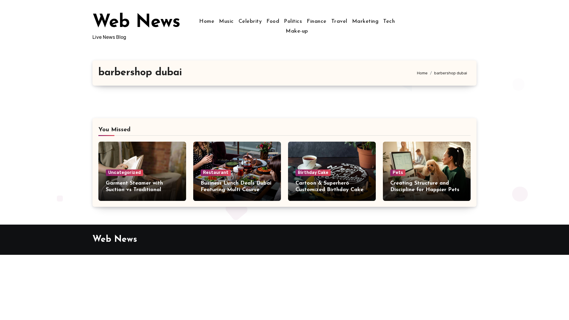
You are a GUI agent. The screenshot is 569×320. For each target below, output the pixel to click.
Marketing (365, 21)
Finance (317, 21)
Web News (136, 22)
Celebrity (250, 21)
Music (226, 21)
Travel (339, 21)
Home (206, 21)
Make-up (297, 31)
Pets (398, 172)
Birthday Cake (313, 172)
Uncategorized (124, 172)
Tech (389, 21)
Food (272, 21)
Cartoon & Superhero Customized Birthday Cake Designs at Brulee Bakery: (329, 190)
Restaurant (215, 172)
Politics (293, 21)
